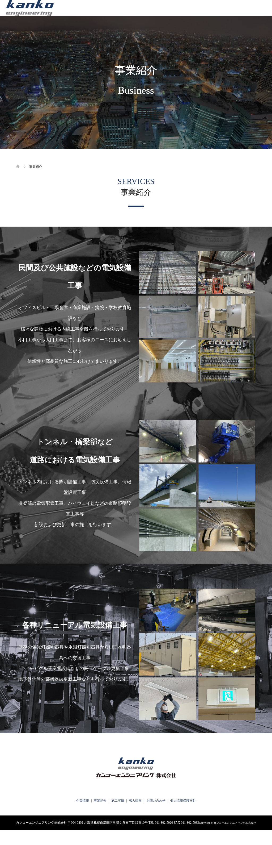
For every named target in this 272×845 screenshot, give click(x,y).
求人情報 (135, 800)
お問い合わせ (155, 800)
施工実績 (117, 800)
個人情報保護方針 (183, 800)
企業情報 (82, 800)
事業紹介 (100, 800)
